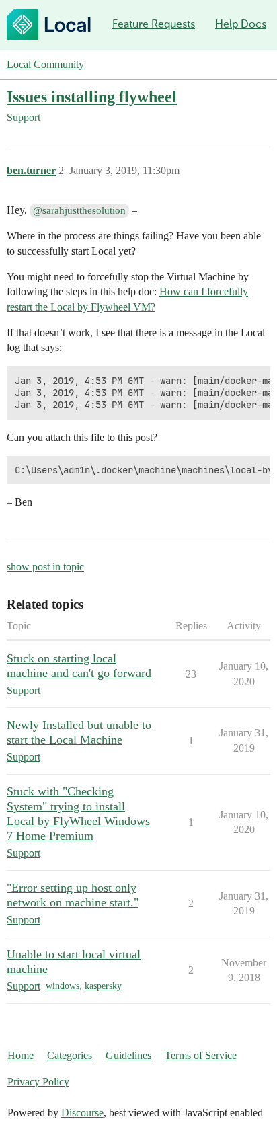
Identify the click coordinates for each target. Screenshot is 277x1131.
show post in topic (45, 566)
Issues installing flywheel (92, 96)
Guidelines (128, 1055)
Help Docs (240, 23)
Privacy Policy (38, 1081)
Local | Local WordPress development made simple (49, 24)
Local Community (45, 64)
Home (20, 1055)
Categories (69, 1055)
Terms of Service (201, 1055)
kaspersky (103, 986)
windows (62, 986)
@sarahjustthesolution (79, 210)
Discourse (82, 1112)
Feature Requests (153, 23)
